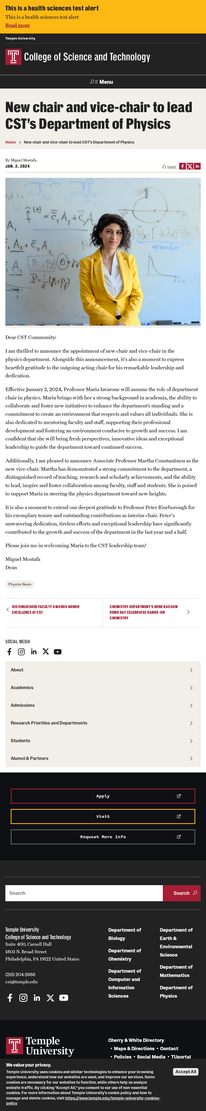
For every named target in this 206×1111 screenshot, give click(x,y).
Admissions (23, 705)
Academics (22, 687)
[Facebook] (9, 652)
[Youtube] (58, 652)
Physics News (19, 584)
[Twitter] (46, 652)
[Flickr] (70, 652)
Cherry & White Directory (136, 1040)
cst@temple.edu (21, 981)
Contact (169, 1048)
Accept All (185, 1071)
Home (10, 142)
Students (20, 740)
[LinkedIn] (197, 166)
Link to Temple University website (40, 1047)
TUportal (181, 1057)
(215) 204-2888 (20, 974)
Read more (17, 25)
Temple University (20, 38)
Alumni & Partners (30, 758)
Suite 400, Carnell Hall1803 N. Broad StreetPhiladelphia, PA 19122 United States (42, 951)
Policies (122, 1057)
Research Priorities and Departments (49, 723)
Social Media (151, 1057)
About (17, 669)
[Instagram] (21, 652)
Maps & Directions (134, 1048)
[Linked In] (34, 652)
